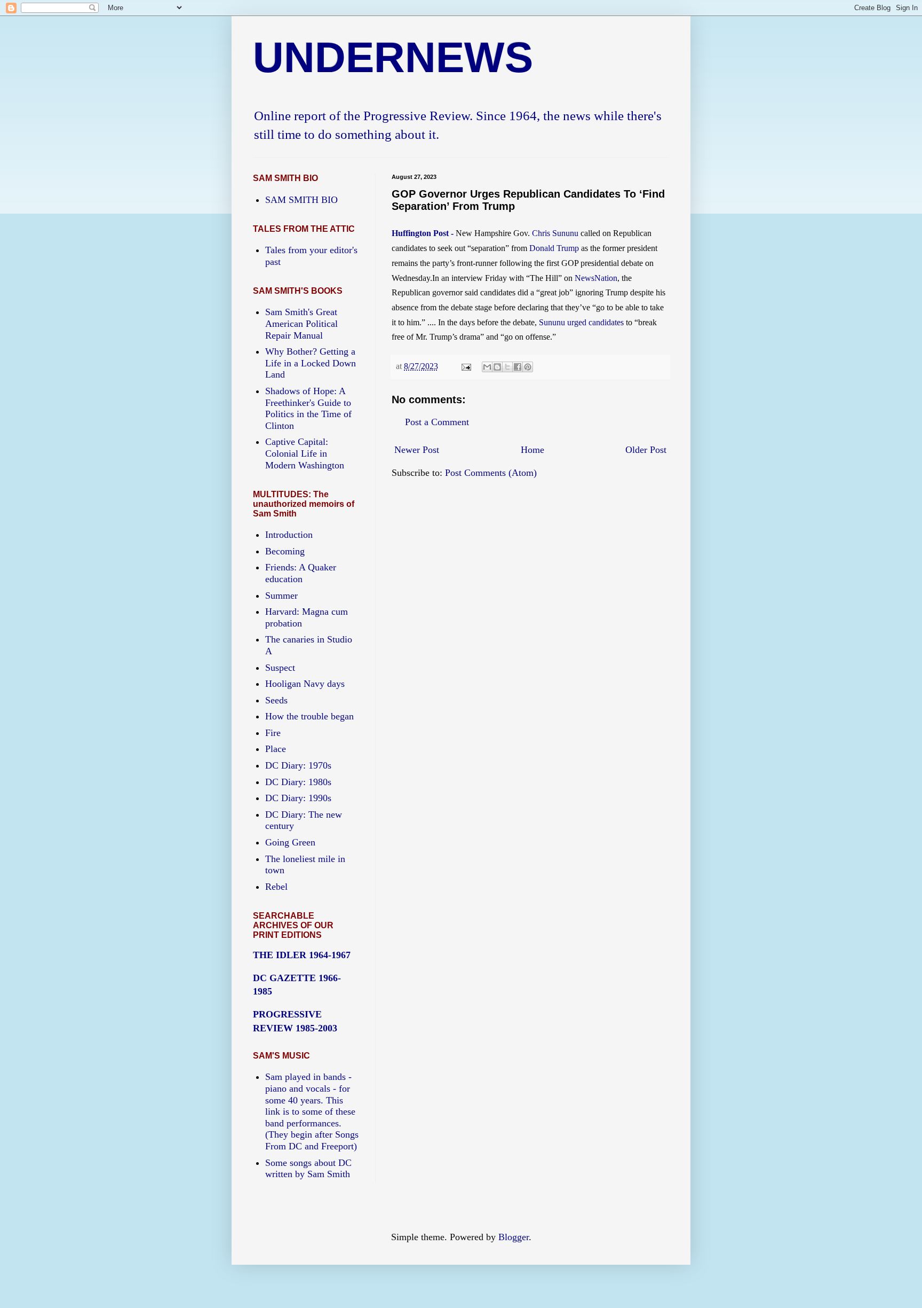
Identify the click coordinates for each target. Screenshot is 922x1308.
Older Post (645, 449)
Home (532, 449)
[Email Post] (465, 366)
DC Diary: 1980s (298, 782)
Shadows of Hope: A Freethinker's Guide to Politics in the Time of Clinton (308, 408)
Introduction (289, 534)
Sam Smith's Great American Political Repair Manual (301, 323)
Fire (273, 732)
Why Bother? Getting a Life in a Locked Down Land (310, 363)
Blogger (513, 1237)
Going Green (290, 842)
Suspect (280, 667)
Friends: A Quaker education (300, 573)
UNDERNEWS (393, 57)
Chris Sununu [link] (555, 233)
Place (275, 748)
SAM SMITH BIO (301, 199)
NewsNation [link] (596, 278)
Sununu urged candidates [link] (581, 322)
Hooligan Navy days (305, 683)
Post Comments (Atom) (491, 472)
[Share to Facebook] (517, 367)
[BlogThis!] (497, 367)
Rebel (276, 886)
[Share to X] (507, 367)
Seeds (276, 700)
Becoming (285, 551)
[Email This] (487, 367)
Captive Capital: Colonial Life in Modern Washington (304, 453)
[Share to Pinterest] (527, 367)
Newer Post (416, 449)
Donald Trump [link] (554, 248)
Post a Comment (437, 422)
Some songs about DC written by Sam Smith (308, 1168)
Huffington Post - (424, 233)
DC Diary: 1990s (298, 798)
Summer (281, 595)
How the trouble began (309, 716)
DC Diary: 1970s (298, 765)
